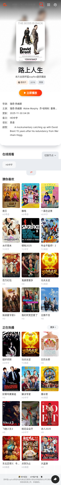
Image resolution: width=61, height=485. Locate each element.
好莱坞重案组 (9, 394)
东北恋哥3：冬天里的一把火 (11, 463)
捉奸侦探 (7, 359)
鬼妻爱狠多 (27, 280)
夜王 (4, 210)
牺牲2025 (27, 245)
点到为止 (26, 463)
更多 (52, 327)
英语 (12, 122)
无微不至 (45, 315)
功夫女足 (45, 280)
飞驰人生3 (7, 428)
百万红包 (7, 280)
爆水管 (44, 394)
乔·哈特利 (44, 108)
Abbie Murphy (30, 108)
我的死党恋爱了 (30, 315)
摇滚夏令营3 (8, 315)
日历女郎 (45, 359)
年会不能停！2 (48, 245)
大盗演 (44, 463)
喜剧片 (23, 82)
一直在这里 (46, 210)
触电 (24, 210)
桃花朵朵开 (27, 428)
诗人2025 (46, 428)
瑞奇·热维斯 (16, 103)
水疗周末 (7, 245)
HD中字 (9, 165)
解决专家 (26, 394)
